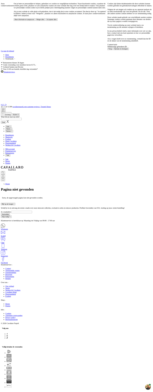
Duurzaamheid (10, 143)
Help (7, 55)
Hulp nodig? (6, 217)
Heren (7, 161)
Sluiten (16, 114)
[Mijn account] (3, 176)
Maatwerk (9, 137)
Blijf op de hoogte (8, 204)
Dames (7, 163)
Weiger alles (40, 19)
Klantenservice (10, 151)
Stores (7, 288)
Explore (8, 139)
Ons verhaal (9, 286)
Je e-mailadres (6, 212)
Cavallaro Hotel (11, 292)
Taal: (7, 155)
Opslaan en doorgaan (121, 49)
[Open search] (3, 172)
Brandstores (9, 57)
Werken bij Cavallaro (12, 145)
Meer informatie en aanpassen (24, 19)
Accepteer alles (52, 19)
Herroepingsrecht (11, 319)
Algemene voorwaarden (13, 315)
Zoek (3, 122)
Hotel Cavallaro (11, 141)
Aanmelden (5, 214)
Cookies (8, 313)
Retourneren (9, 153)
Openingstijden (10, 272)
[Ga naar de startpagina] (12, 170)
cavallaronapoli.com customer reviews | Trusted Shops (32, 107)
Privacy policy (10, 317)
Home (7, 184)
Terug (110, 49)
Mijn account (10, 149)
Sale (6, 159)
